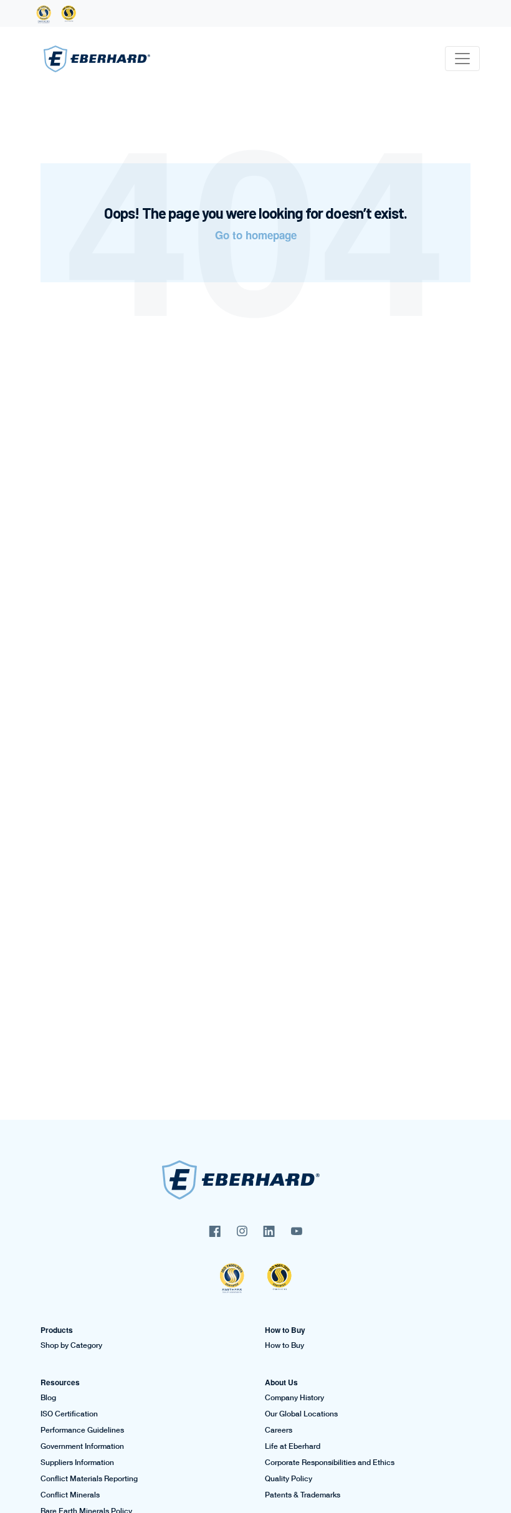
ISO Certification (69, 1414)
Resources (60, 1382)
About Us (281, 1382)
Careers (278, 1430)
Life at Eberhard (292, 1446)
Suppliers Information (77, 1462)
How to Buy (285, 1329)
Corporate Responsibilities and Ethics (329, 1462)
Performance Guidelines (82, 1430)
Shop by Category (71, 1345)
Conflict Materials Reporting (89, 1478)
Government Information (82, 1446)
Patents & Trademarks (302, 1495)
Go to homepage (256, 234)
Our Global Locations (301, 1414)
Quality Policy (288, 1478)
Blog (48, 1397)
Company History (294, 1397)
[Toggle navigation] (462, 58)
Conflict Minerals (70, 1495)
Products (57, 1329)
